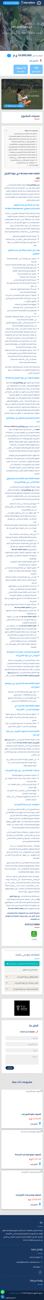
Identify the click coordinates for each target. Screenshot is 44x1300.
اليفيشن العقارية (15, 1293)
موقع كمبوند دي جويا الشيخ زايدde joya (23, 141)
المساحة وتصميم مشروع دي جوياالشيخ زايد (22, 144)
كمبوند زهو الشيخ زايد (31, 1114)
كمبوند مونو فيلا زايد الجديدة (28, 1154)
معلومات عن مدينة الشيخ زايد (25, 162)
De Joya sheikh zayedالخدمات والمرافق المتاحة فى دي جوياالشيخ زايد (21, 147)
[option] (22, 94)
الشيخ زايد (33, 61)
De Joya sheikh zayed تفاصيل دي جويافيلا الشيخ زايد (21, 152)
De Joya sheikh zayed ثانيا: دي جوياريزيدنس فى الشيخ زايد (21, 154)
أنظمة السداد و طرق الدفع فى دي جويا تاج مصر (21, 157)
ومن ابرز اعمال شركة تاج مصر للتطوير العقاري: (21, 139)
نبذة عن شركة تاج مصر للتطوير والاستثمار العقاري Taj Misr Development (21, 136)
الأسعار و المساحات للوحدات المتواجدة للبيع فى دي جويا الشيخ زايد (21, 149)
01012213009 (12, 3)
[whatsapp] (3, 1292)
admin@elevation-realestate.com (28, 1262)
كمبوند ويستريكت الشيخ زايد (28, 1195)
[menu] (39, 3)
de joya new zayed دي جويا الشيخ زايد (25, 133)
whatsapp (36, 1266)
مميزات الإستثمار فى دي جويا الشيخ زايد (22, 160)
